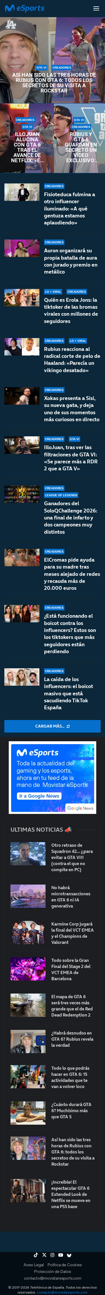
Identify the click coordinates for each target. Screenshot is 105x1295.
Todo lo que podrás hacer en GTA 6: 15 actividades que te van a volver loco (70, 1077)
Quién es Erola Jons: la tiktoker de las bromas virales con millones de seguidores (71, 310)
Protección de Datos (52, 1271)
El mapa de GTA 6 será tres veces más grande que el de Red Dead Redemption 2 (72, 1006)
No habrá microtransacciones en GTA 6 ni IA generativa (70, 897)
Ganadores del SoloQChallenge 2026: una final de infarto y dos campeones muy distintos (70, 517)
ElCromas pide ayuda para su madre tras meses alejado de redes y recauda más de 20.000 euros (72, 574)
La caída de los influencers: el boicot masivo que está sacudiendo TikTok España (68, 693)
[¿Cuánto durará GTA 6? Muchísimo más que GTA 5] (28, 1113)
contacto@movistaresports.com (52, 1278)
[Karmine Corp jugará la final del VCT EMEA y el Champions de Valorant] (28, 932)
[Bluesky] (69, 1255)
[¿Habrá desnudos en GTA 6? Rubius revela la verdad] (28, 1041)
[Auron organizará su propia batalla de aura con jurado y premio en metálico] (21, 248)
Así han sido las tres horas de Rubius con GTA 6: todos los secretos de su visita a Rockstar (54, 82)
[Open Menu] (96, 8)
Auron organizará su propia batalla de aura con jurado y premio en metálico (70, 261)
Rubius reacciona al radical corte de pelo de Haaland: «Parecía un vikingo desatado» (72, 359)
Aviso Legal (34, 1264)
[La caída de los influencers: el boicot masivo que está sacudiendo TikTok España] (21, 677)
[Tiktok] (36, 1255)
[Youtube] (60, 1255)
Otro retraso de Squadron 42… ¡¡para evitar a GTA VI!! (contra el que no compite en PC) (72, 857)
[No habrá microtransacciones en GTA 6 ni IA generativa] (28, 896)
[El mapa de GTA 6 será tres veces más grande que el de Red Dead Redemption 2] (28, 1005)
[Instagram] (52, 1255)
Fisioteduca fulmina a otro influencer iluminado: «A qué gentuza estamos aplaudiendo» (69, 208)
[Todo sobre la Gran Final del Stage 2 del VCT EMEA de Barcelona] (28, 968)
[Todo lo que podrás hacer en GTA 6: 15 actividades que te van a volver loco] (28, 1076)
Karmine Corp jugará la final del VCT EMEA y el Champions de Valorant (72, 933)
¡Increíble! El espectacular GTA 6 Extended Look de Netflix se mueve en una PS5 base (70, 1194)
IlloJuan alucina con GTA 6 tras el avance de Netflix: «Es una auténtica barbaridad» (27, 147)
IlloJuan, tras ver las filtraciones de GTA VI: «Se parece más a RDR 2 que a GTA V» (71, 458)
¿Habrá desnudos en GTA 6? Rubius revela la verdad (72, 1039)
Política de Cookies (65, 1264)
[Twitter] (44, 1255)
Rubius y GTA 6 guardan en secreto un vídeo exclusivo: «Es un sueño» (81, 147)
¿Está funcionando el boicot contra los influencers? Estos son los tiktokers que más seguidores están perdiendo (70, 633)
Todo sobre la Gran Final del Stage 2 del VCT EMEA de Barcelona (70, 969)
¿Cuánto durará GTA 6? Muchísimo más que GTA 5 (71, 1110)
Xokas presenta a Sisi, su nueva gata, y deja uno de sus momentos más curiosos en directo (71, 408)
